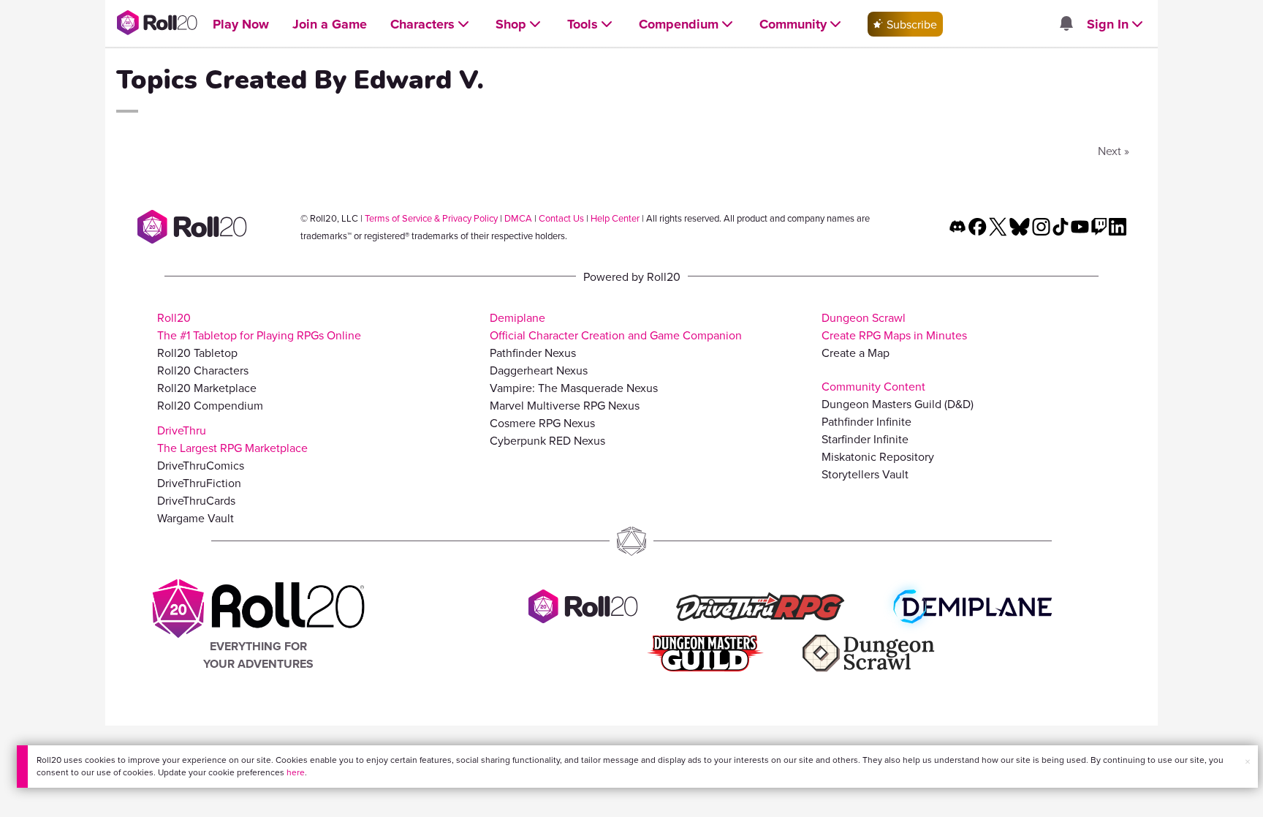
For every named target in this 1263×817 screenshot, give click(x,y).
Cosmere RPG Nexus (542, 423)
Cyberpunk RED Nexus (547, 440)
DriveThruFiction (199, 483)
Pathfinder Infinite (866, 421)
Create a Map (856, 353)
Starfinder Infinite (865, 439)
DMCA (518, 218)
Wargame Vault (195, 518)
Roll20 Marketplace (207, 388)
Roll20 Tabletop (197, 353)
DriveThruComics (200, 465)
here (296, 772)
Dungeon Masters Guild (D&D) (898, 404)
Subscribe (910, 24)
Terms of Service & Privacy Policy (431, 218)
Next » (1113, 151)
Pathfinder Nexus (533, 353)
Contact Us (561, 218)
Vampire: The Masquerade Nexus (574, 388)
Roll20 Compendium (210, 405)
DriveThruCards (196, 500)
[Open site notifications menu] (1065, 24)
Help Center (615, 218)
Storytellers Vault (865, 474)
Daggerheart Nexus (539, 370)
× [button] (1248, 761)
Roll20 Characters (203, 370)
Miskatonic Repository (878, 456)
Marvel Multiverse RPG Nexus (565, 405)
